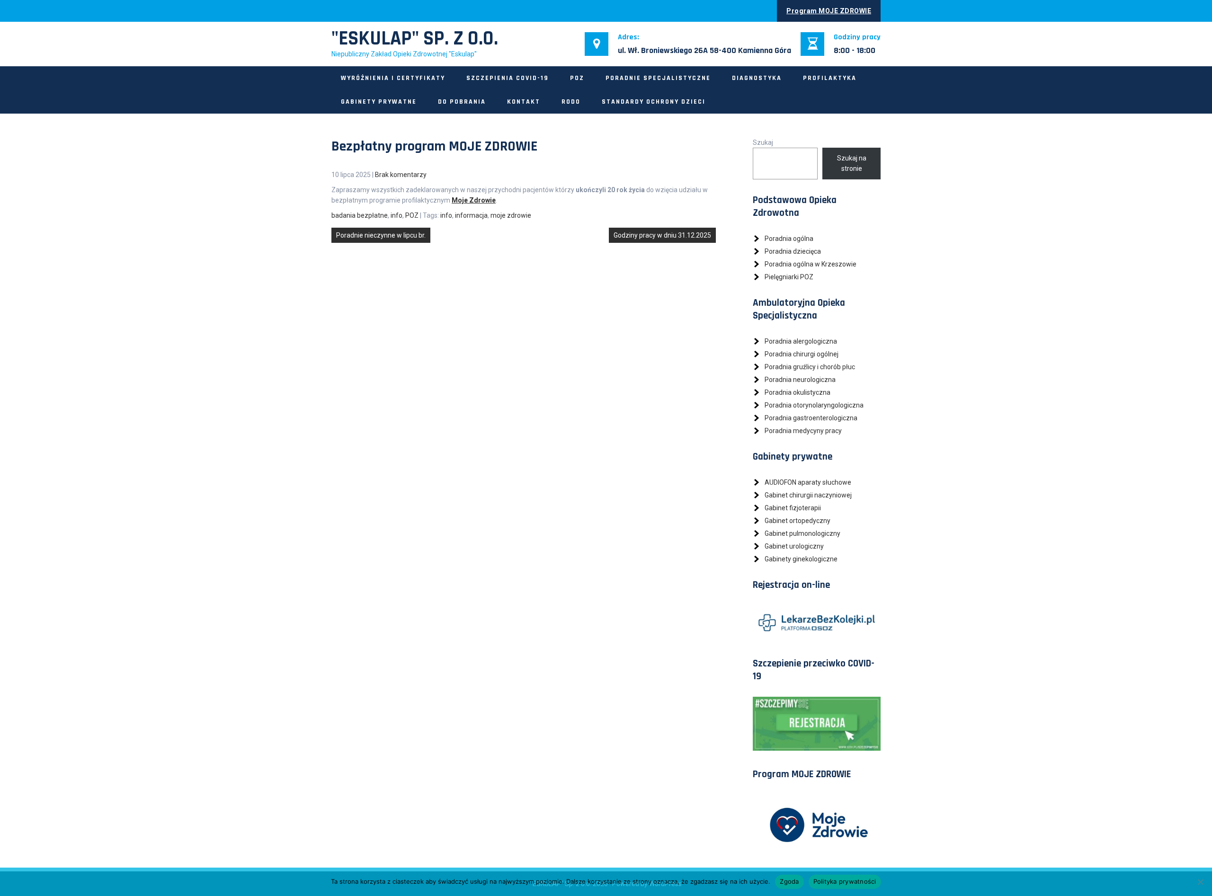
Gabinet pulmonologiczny (802, 533)
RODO (570, 102)
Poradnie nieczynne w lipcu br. (381, 235)
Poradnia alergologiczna (801, 341)
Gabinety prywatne (379, 102)
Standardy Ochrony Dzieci (653, 102)
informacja (471, 215)
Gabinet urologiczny (794, 546)
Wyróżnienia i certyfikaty (393, 78)
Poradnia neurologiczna (800, 379)
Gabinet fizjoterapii (793, 508)
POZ (577, 78)
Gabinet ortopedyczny (797, 520)
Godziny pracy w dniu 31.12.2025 (662, 235)
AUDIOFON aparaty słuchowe (808, 482)
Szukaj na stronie (851, 163)
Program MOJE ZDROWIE (828, 11)
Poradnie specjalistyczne (658, 78)
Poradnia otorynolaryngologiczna (814, 405)
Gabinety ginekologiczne (801, 559)
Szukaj (763, 142)
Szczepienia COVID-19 (507, 78)
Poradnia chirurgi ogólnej (801, 354)
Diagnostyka (757, 78)
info (396, 215)
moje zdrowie (510, 215)
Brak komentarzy (401, 174)
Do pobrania (462, 102)
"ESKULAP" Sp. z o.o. (414, 39)
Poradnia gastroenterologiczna (811, 418)
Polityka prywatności (844, 881)
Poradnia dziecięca (793, 251)
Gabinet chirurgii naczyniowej (808, 495)
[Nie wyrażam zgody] (1200, 882)
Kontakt (523, 102)
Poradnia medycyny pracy (803, 431)
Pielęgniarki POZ (789, 277)
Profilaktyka (829, 78)
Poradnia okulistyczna (797, 392)
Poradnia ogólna (789, 238)
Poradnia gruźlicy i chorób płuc (810, 367)
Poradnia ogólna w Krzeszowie (810, 264)
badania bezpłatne (359, 215)
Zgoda (789, 881)
